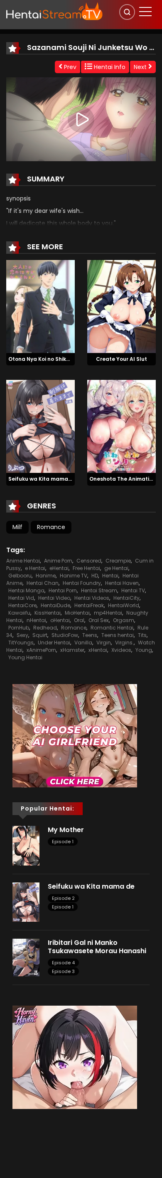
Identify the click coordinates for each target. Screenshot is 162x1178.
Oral (79, 620)
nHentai (36, 620)
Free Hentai (86, 568)
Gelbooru (20, 575)
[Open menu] (145, 11)
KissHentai (47, 612)
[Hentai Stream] (54, 11)
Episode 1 (63, 841)
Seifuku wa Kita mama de (42, 478)
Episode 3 (63, 971)
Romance (51, 527)
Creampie (118, 560)
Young (143, 649)
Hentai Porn (63, 590)
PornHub (18, 627)
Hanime (46, 575)
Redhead (45, 627)
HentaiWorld (123, 605)
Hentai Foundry (82, 583)
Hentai (110, 575)
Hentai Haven (122, 583)
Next (141, 67)
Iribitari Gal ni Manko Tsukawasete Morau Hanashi (98, 946)
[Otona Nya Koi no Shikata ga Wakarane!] (40, 306)
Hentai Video (54, 597)
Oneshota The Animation (122, 478)
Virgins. (124, 642)
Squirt (39, 635)
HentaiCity (126, 597)
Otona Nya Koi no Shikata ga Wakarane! (61, 358)
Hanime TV (73, 575)
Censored (88, 560)
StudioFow (65, 635)
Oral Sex (98, 620)
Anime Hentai (23, 560)
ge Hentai (116, 568)
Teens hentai (117, 635)
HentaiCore (22, 605)
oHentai (60, 620)
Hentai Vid (21, 597)
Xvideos (121, 649)
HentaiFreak (89, 605)
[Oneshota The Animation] (121, 426)
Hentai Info (108, 67)
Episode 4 (63, 962)
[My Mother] (25, 845)
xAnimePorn (41, 649)
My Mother (66, 830)
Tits (142, 635)
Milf (17, 527)
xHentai (97, 649)
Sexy (22, 635)
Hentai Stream (99, 590)
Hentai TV (133, 590)
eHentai (59, 568)
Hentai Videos (91, 597)
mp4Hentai (108, 612)
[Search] (127, 12)
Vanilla (83, 642)
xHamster (72, 649)
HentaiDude (55, 605)
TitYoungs (21, 642)
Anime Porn (58, 560)
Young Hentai (25, 657)
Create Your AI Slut (121, 358)
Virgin (103, 642)
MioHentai (77, 612)
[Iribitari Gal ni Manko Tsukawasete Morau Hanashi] (25, 957)
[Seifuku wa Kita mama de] (40, 426)
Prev (69, 67)
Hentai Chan (43, 583)
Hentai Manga (26, 590)
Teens (89, 635)
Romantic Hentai (112, 627)
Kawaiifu (19, 612)
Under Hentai (54, 642)
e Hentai (35, 568)
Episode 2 (63, 898)
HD (94, 575)
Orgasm (123, 620)
